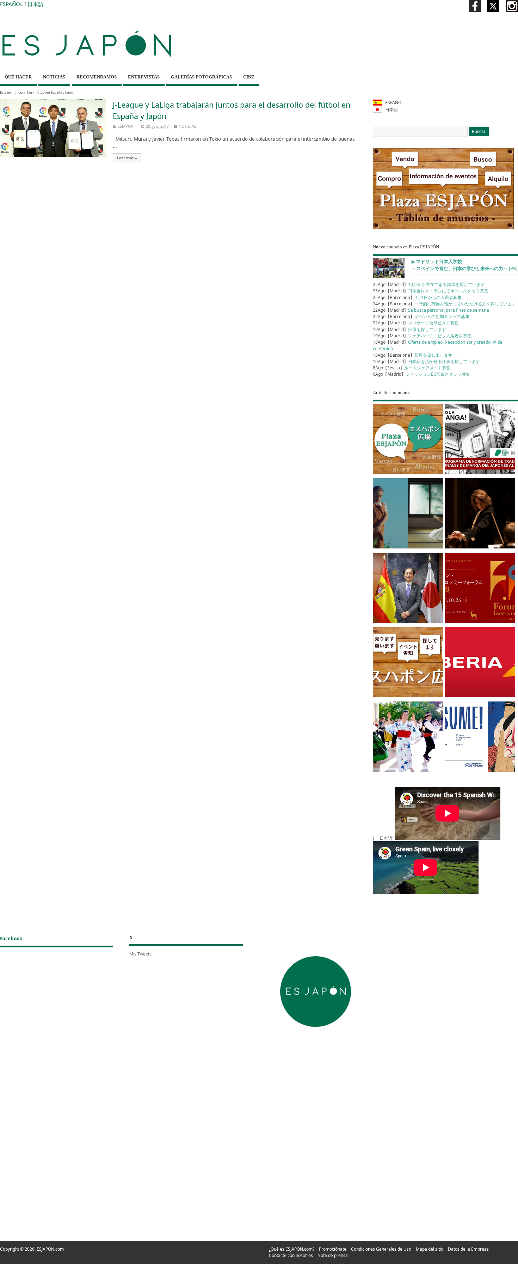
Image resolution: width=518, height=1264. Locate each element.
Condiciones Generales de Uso (381, 1249)
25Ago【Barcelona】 (417, 297)
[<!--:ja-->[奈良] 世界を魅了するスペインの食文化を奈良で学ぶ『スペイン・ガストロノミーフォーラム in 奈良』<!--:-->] (480, 589)
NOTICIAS (54, 77)
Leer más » (127, 157)
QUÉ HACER (18, 77)
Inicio (18, 92)
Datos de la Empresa (468, 1249)
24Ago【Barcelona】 (444, 304)
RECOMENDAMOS (96, 77)
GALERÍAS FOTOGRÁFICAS (201, 77)
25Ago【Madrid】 (429, 284)
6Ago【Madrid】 (421, 374)
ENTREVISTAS (144, 77)
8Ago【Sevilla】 (412, 368)
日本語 (35, 3)
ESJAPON (126, 126)
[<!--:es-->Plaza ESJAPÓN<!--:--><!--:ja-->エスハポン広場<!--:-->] (408, 440)
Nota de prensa (332, 1255)
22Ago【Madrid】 (431, 310)
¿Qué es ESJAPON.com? (291, 1249)
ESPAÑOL (11, 3)
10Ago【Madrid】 (426, 361)
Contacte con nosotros (291, 1255)
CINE (248, 77)
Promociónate (332, 1249)
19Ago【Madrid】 (409, 329)
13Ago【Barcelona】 (412, 355)
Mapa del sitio (429, 1249)
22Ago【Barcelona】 (421, 316)
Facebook (11, 938)
